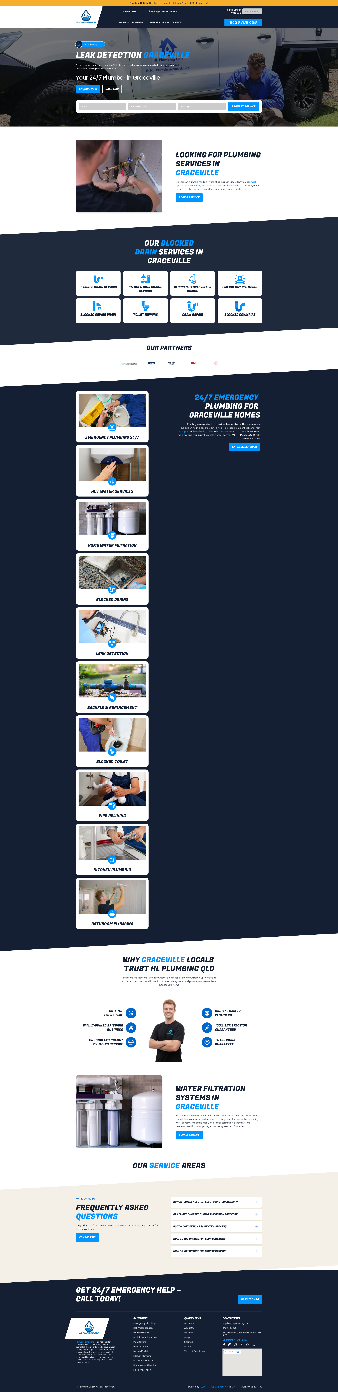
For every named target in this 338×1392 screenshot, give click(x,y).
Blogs (165, 22)
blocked (211, 185)
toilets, (197, 185)
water (248, 185)
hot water (242, 431)
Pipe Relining (139, 1341)
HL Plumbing (94, 1359)
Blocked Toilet (140, 1351)
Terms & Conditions (194, 1351)
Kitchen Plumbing (142, 1355)
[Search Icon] (252, 11)
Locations (189, 1323)
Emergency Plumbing (144, 1323)
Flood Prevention (142, 1369)
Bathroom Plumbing (143, 1360)
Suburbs (155, 22)
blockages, (148, 64)
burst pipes (184, 431)
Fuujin (202, 1386)
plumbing (193, 188)
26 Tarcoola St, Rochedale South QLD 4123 (241, 1334)
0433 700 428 (229, 1327)
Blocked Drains (141, 1332)
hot (156, 64)
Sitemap (188, 1341)
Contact (176, 22)
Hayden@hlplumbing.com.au (237, 1323)
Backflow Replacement (145, 1337)
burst (254, 181)
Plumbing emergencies (86, 1341)
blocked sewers (224, 431)
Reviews (188, 1332)
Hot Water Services (143, 1327)
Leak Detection (141, 1346)
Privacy (188, 1346)
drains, (219, 185)
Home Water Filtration (144, 1365)
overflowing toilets (203, 431)
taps (187, 185)
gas (172, 64)
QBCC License (218, 1386)
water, (162, 64)
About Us (124, 22)
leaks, (139, 64)
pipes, (179, 185)
